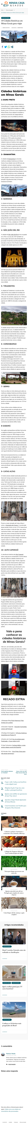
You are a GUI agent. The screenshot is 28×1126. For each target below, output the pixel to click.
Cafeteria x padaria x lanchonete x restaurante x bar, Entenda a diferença (14, 832)
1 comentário (20, 27)
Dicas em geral (14, 829)
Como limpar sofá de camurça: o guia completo (14, 914)
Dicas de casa (10, 849)
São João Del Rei (13, 234)
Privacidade (23, 1122)
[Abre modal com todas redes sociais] (12, 47)
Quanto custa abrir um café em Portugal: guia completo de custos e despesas (14, 893)
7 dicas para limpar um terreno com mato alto (14, 872)
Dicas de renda (14, 889)
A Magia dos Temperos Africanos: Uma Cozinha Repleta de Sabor (14, 852)
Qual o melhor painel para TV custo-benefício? (12, 987)
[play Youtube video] (14, 671)
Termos (16, 1122)
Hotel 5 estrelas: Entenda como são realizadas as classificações (14, 951)
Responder (12, 1064)
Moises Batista (6, 27)
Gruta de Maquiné (8, 357)
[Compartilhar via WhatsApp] (9, 47)
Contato (4, 1122)
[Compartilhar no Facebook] (2, 47)
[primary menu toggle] (2, 4)
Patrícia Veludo (10, 1053)
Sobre (10, 1122)
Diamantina (11, 159)
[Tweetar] (5, 47)
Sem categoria (14, 869)
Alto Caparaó (19, 554)
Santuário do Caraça (12, 525)
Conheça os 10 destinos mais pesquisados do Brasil (11, 1024)
